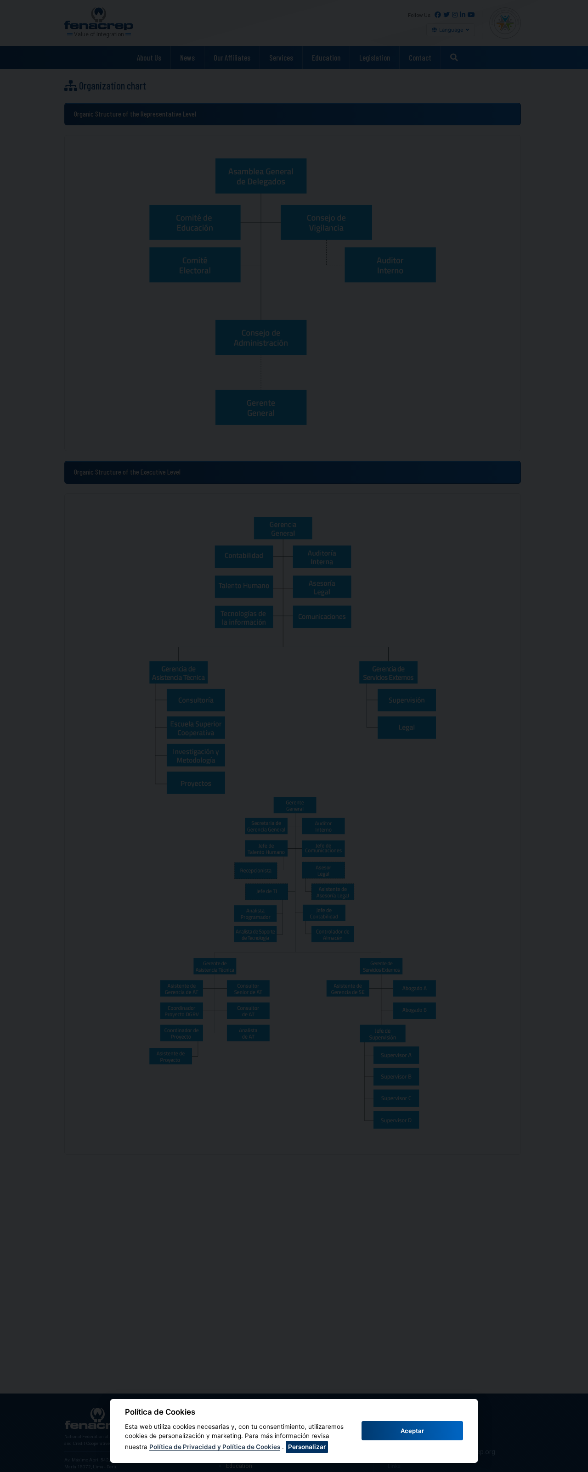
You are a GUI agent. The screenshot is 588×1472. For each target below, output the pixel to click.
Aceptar (412, 1430)
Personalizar (307, 1446)
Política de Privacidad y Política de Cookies (214, 1446)
